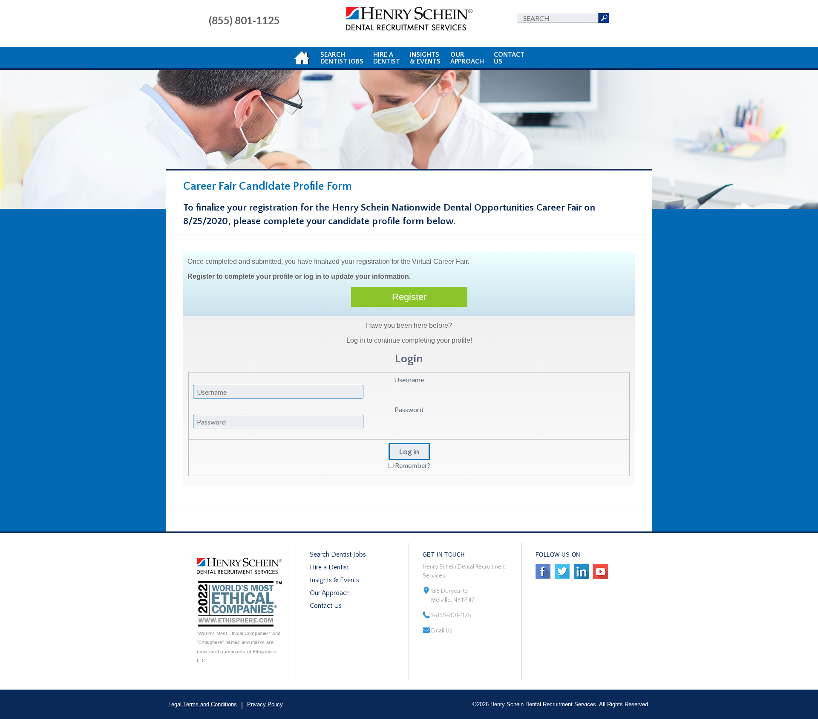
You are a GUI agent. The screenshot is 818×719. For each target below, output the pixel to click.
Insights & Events (334, 580)
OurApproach (467, 58)
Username (409, 379)
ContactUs (509, 58)
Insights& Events (425, 58)
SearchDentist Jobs (341, 58)
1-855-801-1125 (451, 615)
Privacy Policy (265, 704)
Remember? (412, 465)
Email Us (441, 630)
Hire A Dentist (386, 58)
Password (409, 409)
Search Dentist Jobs (338, 554)
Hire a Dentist (329, 567)
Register (409, 297)
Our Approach (330, 592)
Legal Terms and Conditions (202, 704)
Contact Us (326, 605)
